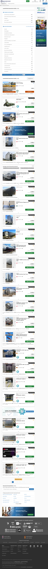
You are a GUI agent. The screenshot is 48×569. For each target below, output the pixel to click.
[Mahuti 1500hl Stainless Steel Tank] (9, 277)
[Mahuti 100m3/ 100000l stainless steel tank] (9, 263)
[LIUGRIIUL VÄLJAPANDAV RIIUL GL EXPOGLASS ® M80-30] (9, 438)
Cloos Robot (20, 542)
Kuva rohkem (18, 503)
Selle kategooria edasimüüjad (18, 74)
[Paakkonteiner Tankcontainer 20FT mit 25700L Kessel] (9, 368)
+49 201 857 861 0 (29, 536)
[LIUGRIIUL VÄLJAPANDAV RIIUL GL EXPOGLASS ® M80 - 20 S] (9, 468)
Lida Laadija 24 (16, 502)
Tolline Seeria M (27, 500)
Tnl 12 (25, 498)
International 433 (6, 502)
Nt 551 (25, 494)
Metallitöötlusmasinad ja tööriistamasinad (11, 168)
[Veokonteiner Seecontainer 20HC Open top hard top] (9, 353)
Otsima (45, 3)
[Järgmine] (14, 86)
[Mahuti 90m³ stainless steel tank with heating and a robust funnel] (9, 156)
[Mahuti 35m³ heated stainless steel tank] (9, 142)
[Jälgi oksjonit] (33, 83)
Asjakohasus (30, 78)
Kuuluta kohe (30, 133)
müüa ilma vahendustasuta (41, 40)
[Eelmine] (3, 86)
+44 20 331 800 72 (7, 536)
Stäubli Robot (5, 542)
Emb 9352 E (5, 496)
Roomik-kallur (37, 542)
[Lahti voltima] (18, 96)
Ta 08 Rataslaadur (27, 496)
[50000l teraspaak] (9, 191)
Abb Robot (32, 542)
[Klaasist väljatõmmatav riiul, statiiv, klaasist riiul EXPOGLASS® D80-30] (9, 423)
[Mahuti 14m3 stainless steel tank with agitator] (9, 117)
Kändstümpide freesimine (13, 542)
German (4, 498)
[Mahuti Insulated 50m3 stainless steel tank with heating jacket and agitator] (9, 176)
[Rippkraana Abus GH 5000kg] (9, 86)
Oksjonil (30, 91)
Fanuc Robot (43, 542)
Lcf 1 (14, 500)
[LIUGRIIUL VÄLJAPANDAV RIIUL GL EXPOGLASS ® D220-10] (9, 382)
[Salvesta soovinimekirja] (33, 99)
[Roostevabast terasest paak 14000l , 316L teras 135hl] (9, 220)
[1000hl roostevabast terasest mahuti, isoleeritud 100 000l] (9, 234)
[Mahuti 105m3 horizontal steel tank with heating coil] (9, 249)
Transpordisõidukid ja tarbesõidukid (27, 168)
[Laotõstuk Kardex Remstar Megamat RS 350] (9, 206)
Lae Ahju (15, 498)
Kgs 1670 (15, 494)
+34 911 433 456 (29, 538)
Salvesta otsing (19, 479)
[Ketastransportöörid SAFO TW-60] (9, 103)
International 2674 (6, 500)
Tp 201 (25, 502)
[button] (46, 1)
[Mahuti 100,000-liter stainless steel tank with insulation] (9, 306)
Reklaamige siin (41, 17)
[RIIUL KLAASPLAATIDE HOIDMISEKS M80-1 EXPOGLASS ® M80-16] (9, 397)
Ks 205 (15, 496)
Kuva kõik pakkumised (30, 26)
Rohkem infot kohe (29, 411)
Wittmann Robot (26, 542)
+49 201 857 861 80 (7, 538)
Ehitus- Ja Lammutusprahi (7, 494)
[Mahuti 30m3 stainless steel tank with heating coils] (9, 292)
